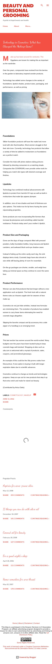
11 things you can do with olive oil (21, 509)
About (16, 26)
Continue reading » (40, 495)
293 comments (17, 495)
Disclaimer (28, 623)
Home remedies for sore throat (19, 579)
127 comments (17, 542)
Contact (37, 623)
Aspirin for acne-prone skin (18, 485)
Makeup (27, 395)
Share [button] (5, 402)
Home (5, 26)
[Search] (41, 4)
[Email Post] (34, 395)
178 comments (17, 589)
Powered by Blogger (27, 657)
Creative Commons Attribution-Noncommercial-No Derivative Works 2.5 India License (27, 647)
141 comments (17, 518)
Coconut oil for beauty (14, 532)
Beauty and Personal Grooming (18, 10)
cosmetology (16, 395)
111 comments (17, 565)
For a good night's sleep (15, 556)
